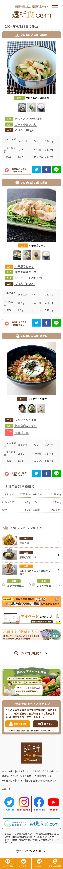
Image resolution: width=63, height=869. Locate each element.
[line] (56, 169)
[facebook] (46, 169)
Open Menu (55, 8)
